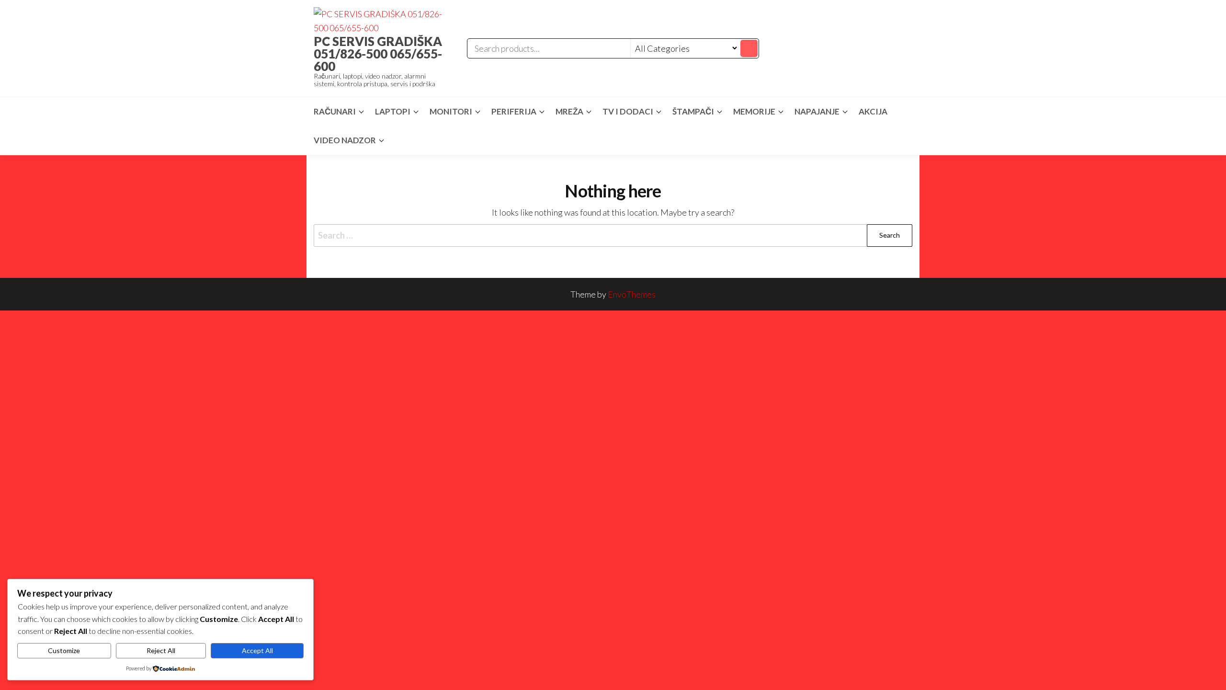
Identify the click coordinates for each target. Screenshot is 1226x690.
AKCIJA (873, 111)
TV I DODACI (627, 111)
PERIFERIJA (513, 111)
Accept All (257, 650)
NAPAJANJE (817, 111)
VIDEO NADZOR (345, 140)
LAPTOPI (392, 111)
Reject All (161, 650)
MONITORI (451, 111)
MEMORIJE (754, 111)
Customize (64, 650)
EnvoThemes (632, 294)
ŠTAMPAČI (693, 111)
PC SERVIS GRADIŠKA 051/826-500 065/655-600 (378, 54)
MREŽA (569, 111)
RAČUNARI (335, 111)
